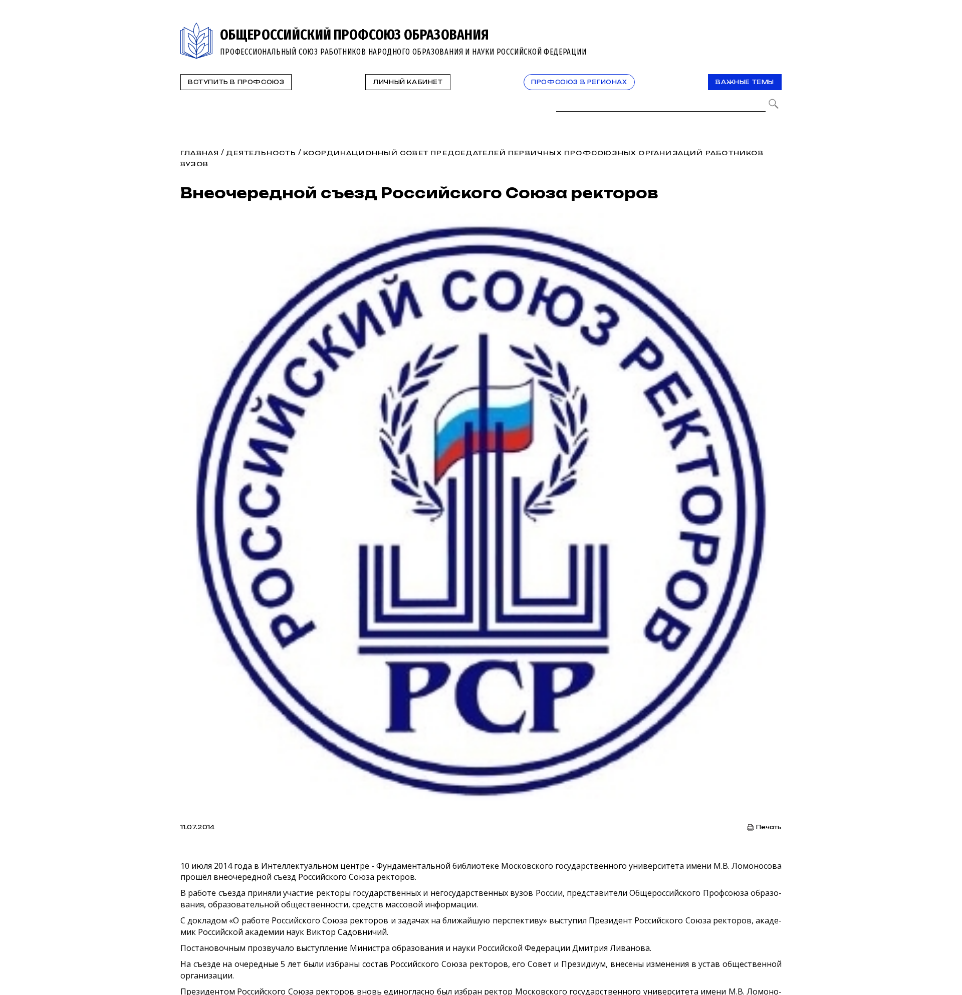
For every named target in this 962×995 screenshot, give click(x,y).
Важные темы (744, 82)
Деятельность (261, 153)
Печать (769, 827)
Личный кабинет (407, 82)
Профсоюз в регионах (579, 82)
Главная (199, 153)
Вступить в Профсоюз (236, 82)
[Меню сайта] (773, 28)
